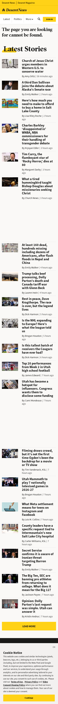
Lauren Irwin (31, 292)
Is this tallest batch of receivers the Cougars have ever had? (37, 349)
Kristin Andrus (32, 616)
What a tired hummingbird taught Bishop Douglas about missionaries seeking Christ (37, 186)
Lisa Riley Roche (33, 116)
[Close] (54, 647)
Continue (29, 698)
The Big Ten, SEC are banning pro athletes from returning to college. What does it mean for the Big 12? (36, 582)
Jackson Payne (32, 594)
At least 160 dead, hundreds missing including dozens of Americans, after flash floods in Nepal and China (37, 254)
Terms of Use (17, 681)
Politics (18, 19)
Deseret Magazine (26, 2)
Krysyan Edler (32, 148)
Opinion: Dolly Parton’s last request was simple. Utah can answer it (37, 606)
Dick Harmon (31, 314)
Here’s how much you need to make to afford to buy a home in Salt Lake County (38, 105)
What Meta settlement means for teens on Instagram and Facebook (37, 509)
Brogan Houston (33, 336)
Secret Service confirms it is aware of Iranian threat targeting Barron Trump (37, 557)
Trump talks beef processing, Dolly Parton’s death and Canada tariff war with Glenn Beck (35, 280)
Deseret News (8, 2)
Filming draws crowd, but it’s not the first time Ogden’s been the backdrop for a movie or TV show (37, 457)
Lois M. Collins (32, 519)
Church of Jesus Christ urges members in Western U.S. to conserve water (37, 66)
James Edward (32, 375)
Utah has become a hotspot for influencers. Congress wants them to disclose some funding (37, 388)
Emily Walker (32, 94)
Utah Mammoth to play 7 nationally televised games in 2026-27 (35, 484)
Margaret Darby (33, 169)
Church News (31, 198)
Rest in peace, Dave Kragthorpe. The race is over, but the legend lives (37, 304)
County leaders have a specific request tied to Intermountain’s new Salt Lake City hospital (38, 531)
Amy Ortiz (30, 76)
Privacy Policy (31, 681)
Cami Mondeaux (33, 400)
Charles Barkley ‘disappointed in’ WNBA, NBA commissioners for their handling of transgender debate (36, 134)
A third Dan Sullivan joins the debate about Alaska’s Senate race (38, 86)
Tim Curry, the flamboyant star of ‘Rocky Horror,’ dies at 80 (37, 159)
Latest (6, 19)
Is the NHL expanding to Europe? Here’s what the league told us (37, 325)
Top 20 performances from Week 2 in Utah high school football (36, 367)
